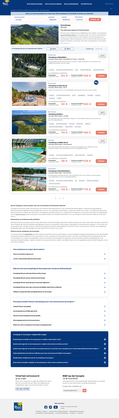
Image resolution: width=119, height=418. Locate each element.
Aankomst (51, 17)
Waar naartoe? (20, 17)
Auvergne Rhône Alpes (67, 35)
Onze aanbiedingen (71, 4)
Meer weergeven (64, 43)
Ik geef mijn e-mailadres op (72, 386)
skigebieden (29, 234)
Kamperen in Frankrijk (16, 10)
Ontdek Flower (86, 4)
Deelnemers (79, 17)
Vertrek (64, 17)
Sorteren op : (90, 49)
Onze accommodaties (53, 4)
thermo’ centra (20, 214)
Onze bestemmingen (35, 4)
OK (84, 390)
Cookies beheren (62, 413)
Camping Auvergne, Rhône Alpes (31, 10)
